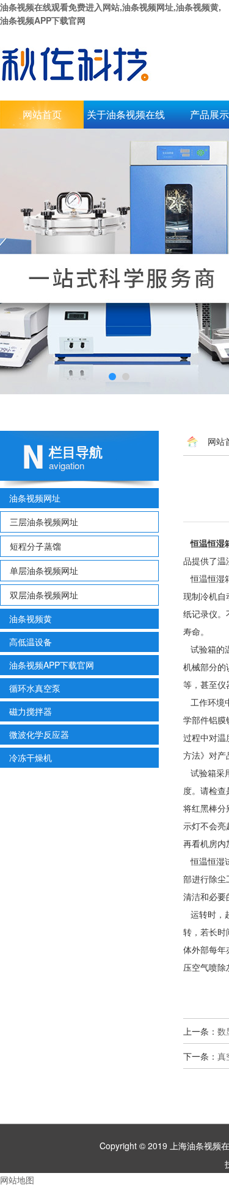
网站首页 (42, 114)
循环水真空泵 (34, 688)
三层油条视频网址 (44, 522)
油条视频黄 (30, 618)
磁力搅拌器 (30, 711)
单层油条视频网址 (44, 570)
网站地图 (17, 1180)
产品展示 (209, 114)
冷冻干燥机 (30, 757)
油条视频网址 (34, 498)
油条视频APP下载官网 (51, 665)
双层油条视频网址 (44, 595)
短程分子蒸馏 (35, 546)
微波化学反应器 (39, 734)
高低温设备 (30, 642)
